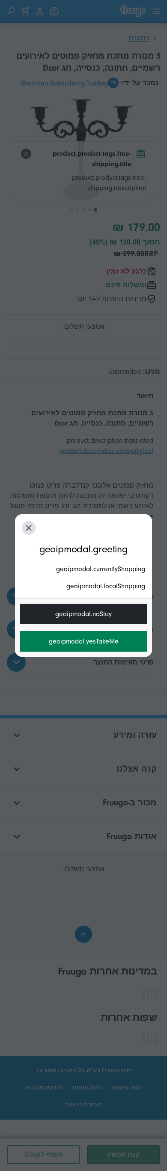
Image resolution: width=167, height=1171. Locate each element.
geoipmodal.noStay (83, 614)
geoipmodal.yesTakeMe (84, 641)
